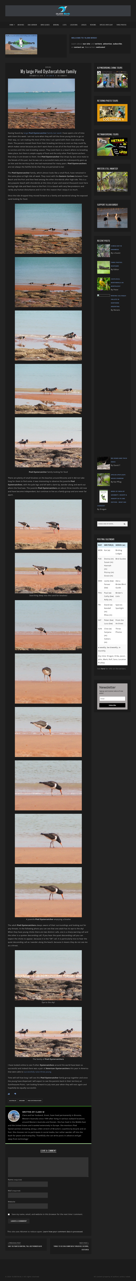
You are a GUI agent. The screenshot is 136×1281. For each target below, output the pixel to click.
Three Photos (121, 25)
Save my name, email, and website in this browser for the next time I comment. (47, 1214)
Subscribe (112, 705)
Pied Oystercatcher (34, 1100)
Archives (21, 25)
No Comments (62, 76)
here (103, 669)
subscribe (117, 44)
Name (15, 1180)
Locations (74, 25)
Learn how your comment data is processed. (63, 1231)
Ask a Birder (32, 25)
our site (86, 44)
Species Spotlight (106, 25)
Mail (14, 1191)
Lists (65, 25)
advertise (107, 44)
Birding (56, 25)
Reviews (93, 25)
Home (11, 25)
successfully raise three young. (38, 1072)
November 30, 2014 (36, 76)
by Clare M (50, 76)
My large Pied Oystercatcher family (48, 71)
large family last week (43, 133)
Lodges (83, 25)
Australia (12, 1100)
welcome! (100, 47)
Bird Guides (45, 25)
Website (11, 1202)
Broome (22, 1100)
